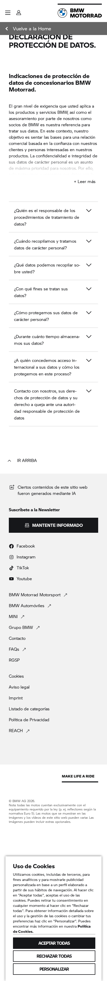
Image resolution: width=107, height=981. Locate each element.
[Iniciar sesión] (19, 11)
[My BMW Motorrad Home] (80, 13)
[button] (7, 12)
